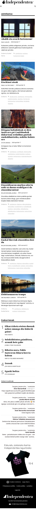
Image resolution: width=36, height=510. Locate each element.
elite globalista (26, 204)
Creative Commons (15, 482)
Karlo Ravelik (30, 432)
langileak (26, 101)
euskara (25, 53)
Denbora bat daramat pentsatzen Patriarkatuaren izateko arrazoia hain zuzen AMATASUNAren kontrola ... (18, 423)
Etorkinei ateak (9, 82)
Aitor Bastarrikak (20, 389)
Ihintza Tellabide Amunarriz (14, 358)
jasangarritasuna (26, 156)
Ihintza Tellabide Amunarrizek (24, 419)
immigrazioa (11, 101)
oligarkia (10, 103)
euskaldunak (27, 206)
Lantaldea (29, 486)
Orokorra (4, 53)
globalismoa (24, 209)
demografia (28, 96)
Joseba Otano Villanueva (13, 345)
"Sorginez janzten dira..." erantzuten (23, 386)
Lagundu (17, 490)
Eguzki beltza (12, 371)
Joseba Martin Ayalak (27, 399)
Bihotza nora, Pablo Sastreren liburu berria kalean (17, 353)
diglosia (19, 204)
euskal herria (19, 206)
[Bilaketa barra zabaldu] (35, 6)
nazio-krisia (28, 211)
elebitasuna (25, 309)
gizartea (20, 99)
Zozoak (8, 363)
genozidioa (16, 209)
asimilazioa (18, 53)
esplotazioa (11, 154)
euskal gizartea (12, 99)
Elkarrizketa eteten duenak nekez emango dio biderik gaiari (19, 329)
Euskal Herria (5, 311)
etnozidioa (11, 206)
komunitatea (19, 101)
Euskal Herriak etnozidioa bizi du (17, 241)
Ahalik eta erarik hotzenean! (16, 39)
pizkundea (11, 213)
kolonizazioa (20, 211)
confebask (20, 152)
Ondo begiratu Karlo (28, 413)
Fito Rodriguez (10, 374)
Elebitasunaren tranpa (13, 294)
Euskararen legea (19, 56)
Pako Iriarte (9, 335)
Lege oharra (26, 482)
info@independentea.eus (19, 504)
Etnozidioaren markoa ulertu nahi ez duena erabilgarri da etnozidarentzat (17, 187)
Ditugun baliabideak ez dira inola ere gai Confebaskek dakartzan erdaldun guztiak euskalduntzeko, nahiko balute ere (18, 135)
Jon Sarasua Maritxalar (12, 366)
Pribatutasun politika (9, 486)
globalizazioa (12, 211)
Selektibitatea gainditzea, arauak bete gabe (18, 341)
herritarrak (26, 99)
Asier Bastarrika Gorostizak (25, 410)
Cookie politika (20, 486)
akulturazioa (13, 96)
